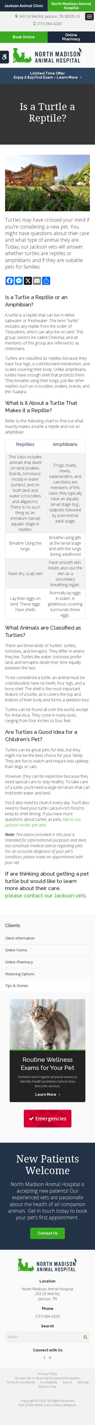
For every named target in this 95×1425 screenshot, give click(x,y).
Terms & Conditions (20, 1382)
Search (67, 1382)
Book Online (24, 37)
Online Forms (16, 950)
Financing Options (19, 973)
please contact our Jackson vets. (46, 895)
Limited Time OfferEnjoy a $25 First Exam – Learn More (46, 75)
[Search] (85, 1337)
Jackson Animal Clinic (23, 6)
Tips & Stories (16, 985)
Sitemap (83, 1382)
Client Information (20, 938)
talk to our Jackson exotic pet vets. (43, 822)
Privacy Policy (47, 1374)
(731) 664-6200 (49, 23)
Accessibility (49, 1382)
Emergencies (50, 1118)
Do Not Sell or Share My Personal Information (47, 1378)
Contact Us (48, 1233)
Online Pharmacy (19, 962)
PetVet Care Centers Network (55, 1405)
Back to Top (47, 1386)
